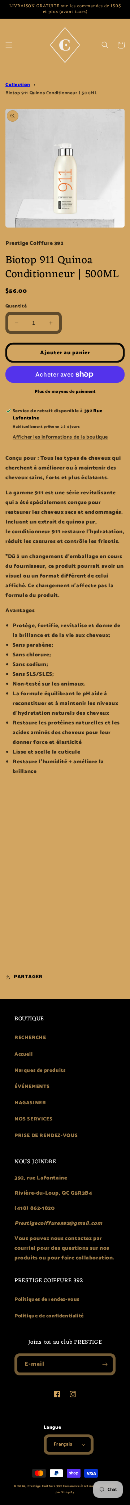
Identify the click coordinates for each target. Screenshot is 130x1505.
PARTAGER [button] (28, 977)
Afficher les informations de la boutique (60, 437)
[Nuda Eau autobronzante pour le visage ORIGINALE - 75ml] (65, 804)
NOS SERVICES (33, 1119)
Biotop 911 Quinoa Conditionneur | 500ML (51, 93)
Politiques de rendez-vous (46, 1299)
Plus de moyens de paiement (65, 391)
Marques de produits (39, 1070)
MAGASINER (30, 1103)
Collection (17, 85)
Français (63, 1444)
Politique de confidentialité (49, 1316)
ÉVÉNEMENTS (32, 1087)
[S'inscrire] (105, 1364)
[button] (9, 45)
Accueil (23, 1054)
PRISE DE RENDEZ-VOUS (46, 1136)
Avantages (20, 610)
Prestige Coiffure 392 (44, 1486)
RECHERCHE (30, 1038)
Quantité (16, 306)
